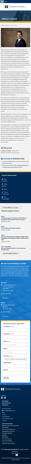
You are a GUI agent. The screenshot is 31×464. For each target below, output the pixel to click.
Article (2, 216)
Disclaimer (15, 451)
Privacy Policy (14, 453)
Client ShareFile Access (7, 418)
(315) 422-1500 (7, 294)
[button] (2, 1)
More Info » (6, 298)
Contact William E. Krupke (10, 207)
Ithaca (3, 303)
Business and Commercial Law (10, 425)
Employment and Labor (8, 431)
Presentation (8, 246)
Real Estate (5, 437)
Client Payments (6, 416)
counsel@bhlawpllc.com (9, 410)
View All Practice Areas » (8, 443)
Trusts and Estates (7, 441)
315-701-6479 (5, 194)
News (3, 412)
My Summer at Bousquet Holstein (11, 228)
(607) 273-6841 (7, 312)
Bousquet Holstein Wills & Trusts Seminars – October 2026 (13, 249)
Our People (5, 401)
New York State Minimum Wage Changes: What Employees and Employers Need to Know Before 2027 (15, 238)
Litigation (4, 435)
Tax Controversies (7, 439)
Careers (4, 414)
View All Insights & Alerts (10, 253)
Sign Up (6, 378)
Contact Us (5, 405)
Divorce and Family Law (8, 429)
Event (2, 246)
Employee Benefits (7, 433)
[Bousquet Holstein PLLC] (15, 6)
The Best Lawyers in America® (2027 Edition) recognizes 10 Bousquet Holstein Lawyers (14, 218)
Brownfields (5, 427)
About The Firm (6, 403)
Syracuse (4, 282)
